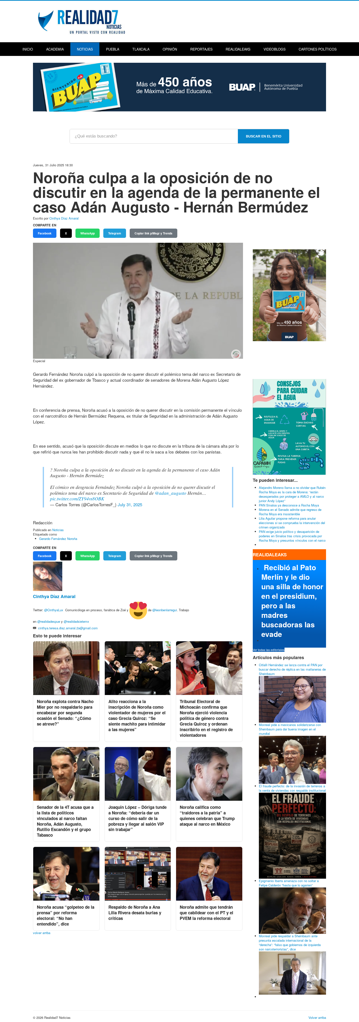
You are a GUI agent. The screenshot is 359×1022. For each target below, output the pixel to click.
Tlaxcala (140, 49)
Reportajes (201, 49)
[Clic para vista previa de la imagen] (138, 300)
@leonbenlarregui (164, 610)
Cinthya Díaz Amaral (64, 218)
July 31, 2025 (130, 504)
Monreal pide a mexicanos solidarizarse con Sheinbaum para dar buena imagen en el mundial (290, 729)
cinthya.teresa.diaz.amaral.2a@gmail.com (68, 628)
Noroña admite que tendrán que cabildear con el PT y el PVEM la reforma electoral (206, 912)
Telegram (114, 233)
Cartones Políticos (318, 49)
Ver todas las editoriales (269, 650)
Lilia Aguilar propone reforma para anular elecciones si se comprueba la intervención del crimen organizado (292, 522)
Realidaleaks (238, 49)
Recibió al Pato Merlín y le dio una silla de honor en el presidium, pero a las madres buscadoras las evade (292, 600)
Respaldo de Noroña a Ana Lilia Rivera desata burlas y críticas (134, 912)
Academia (55, 49)
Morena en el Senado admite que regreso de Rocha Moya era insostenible (290, 511)
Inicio (27, 49)
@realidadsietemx (76, 621)
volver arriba (41, 932)
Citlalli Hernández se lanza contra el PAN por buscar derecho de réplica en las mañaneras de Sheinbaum (292, 669)
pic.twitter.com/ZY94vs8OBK (77, 498)
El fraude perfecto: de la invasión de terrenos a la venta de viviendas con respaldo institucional (292, 788)
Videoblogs (274, 49)
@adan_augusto (170, 493)
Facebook (45, 233)
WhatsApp (87, 233)
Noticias (85, 49)
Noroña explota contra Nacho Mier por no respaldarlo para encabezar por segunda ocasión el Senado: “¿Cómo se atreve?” (65, 712)
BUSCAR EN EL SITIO (263, 136)
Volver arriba (317, 1017)
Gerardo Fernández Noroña (58, 538)
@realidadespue (48, 621)
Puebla (112, 49)
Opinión (170, 49)
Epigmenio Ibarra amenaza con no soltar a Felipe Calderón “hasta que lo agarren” (289, 882)
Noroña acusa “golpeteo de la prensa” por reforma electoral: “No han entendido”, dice (65, 915)
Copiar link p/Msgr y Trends (153, 233)
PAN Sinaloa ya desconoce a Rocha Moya (289, 505)
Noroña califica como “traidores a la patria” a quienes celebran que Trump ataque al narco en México (207, 815)
